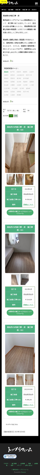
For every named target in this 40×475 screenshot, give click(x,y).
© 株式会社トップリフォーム (20, 469)
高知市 (6, 72)
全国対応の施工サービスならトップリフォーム (20, 212)
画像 (15, 115)
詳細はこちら (28, 204)
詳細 (11, 115)
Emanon (23, 472)
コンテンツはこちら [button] (12, 424)
